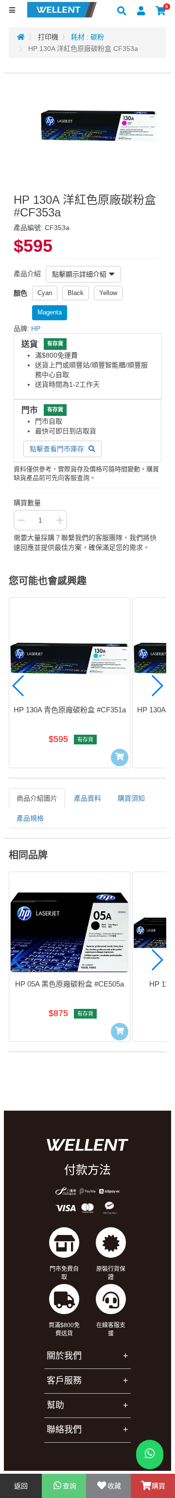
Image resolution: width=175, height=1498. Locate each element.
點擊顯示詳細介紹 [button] (79, 274)
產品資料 (87, 798)
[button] (18, 685)
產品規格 (30, 818)
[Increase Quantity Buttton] (59, 520)
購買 (158, 1486)
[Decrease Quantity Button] (21, 520)
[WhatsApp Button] (149, 1454)
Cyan (44, 292)
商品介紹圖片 (37, 798)
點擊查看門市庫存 (58, 449)
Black (76, 292)
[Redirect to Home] (21, 37)
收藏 (114, 1486)
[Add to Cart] (119, 757)
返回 (21, 1486)
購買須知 (131, 798)
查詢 (69, 1486)
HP (35, 328)
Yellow (108, 292)
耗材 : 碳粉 (87, 37)
